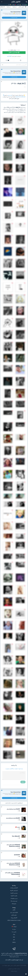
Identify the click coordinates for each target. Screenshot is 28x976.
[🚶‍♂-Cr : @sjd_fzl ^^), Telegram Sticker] (20, 744)
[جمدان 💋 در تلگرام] (1, 825)
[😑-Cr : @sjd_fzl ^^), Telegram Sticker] (20, 594)
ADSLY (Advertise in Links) (14, 920)
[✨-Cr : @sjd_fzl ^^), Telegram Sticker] (7, 291)
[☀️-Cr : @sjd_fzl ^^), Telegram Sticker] (8, 255)
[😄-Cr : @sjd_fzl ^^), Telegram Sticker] (20, 603)
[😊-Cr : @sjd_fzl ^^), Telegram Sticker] (20, 664)
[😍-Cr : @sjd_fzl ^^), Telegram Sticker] (7, 443)
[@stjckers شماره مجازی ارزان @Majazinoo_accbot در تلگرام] (1, 843)
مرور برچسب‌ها (14, 901)
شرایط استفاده (14, 971)
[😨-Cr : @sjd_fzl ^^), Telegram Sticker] (20, 439)
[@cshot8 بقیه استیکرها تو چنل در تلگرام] (1, 816)
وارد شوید (10, 95)
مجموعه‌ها (14, 904)
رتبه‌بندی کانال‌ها (14, 893)
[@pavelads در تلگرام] (1, 852)
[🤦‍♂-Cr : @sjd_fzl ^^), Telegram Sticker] (20, 327)
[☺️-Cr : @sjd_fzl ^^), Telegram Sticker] (7, 431)
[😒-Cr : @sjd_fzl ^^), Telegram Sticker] (20, 478)
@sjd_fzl (9, 56)
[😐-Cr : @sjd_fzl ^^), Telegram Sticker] (20, 125)
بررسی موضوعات (14, 898)
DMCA (14, 942)
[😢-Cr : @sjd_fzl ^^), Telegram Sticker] (20, 530)
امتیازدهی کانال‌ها (14, 890)
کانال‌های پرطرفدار (14, 888)
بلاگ (14, 934)
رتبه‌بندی (18, 4)
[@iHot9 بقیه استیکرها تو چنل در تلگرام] (1, 807)
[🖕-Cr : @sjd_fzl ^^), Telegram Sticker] (7, 315)
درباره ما (14, 929)
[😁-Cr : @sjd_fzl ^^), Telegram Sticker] (20, 464)
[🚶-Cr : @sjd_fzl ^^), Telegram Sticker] (20, 385)
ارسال (23, 782)
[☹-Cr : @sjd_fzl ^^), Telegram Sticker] (20, 735)
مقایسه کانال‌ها (14, 896)
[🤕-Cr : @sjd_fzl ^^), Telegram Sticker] (7, 371)
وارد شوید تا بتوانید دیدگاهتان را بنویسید (14, 769)
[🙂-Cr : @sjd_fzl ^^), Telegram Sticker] (20, 338)
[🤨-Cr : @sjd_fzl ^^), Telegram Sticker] (20, 629)
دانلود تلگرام (14, 915)
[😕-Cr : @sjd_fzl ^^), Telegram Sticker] (20, 315)
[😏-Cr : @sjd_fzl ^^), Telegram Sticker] (7, 196)
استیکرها (15, 7)
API (14, 940)
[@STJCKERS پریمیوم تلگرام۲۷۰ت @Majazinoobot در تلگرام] (1, 871)
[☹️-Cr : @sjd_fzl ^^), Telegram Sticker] (7, 490)
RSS (14, 937)
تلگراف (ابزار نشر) (14, 912)
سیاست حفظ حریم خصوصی (14, 969)
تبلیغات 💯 (14, 926)
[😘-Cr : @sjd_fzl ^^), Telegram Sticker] (7, 638)
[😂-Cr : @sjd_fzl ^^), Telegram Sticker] (7, 327)
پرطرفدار (13, 4)
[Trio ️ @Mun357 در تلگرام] (1, 834)
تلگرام (14, 910)
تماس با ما (14, 932)
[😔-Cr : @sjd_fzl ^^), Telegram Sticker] (20, 362)
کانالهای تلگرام (22, 7)
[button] (2, 2)
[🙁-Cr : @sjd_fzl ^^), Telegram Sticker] (20, 711)
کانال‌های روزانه (14, 918)
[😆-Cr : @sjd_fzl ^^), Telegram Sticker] (7, 498)
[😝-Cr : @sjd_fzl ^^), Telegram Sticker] (20, 649)
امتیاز (9, 4)
